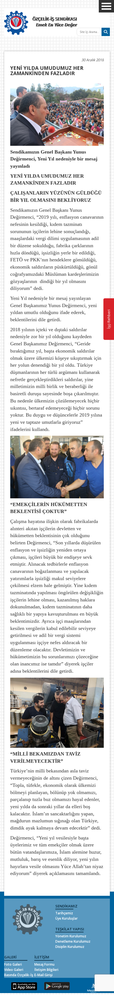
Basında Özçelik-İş (18, 975)
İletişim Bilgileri (46, 969)
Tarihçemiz (64, 913)
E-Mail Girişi (43, 975)
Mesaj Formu (44, 964)
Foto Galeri (13, 964)
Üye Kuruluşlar (66, 918)
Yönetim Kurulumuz (70, 936)
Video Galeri (13, 969)
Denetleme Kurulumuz (72, 941)
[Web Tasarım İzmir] (93, 987)
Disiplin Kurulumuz (69, 946)
